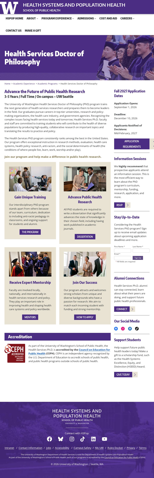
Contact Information (30, 448)
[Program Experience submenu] (73, 18)
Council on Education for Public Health (121, 457)
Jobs (48, 448)
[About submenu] (37, 18)
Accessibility (62, 448)
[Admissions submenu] (95, 18)
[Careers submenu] (133, 18)
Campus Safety (82, 448)
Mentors (30, 317)
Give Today (123, 374)
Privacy (131, 448)
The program (30, 232)
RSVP (120, 205)
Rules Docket (115, 448)
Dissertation (85, 236)
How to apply (85, 317)
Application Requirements (132, 143)
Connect (122, 309)
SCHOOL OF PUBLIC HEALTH (41, 10)
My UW (99, 448)
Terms (142, 448)
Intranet (9, 448)
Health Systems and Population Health (74, 5)
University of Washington (10, 7)
